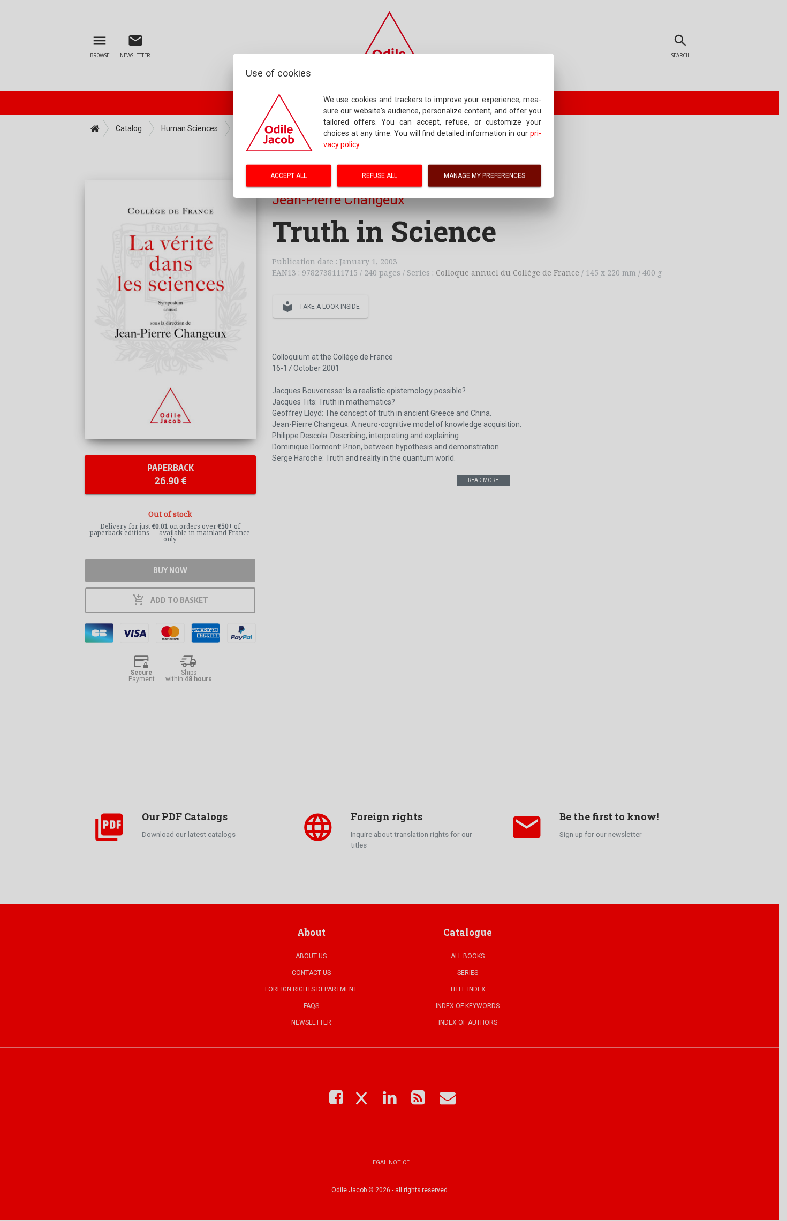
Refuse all (379, 175)
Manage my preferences (484, 175)
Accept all (288, 175)
